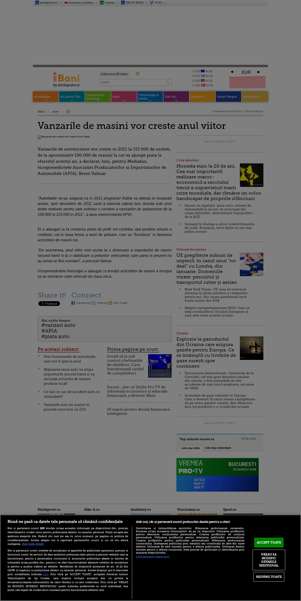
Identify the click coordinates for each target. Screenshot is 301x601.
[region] (150, 558)
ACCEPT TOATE (269, 542)
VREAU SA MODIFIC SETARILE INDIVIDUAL (269, 560)
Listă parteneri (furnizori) (152, 557)
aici (45, 574)
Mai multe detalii (33, 544)
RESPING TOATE (269, 576)
